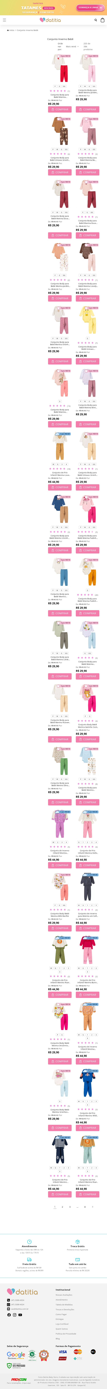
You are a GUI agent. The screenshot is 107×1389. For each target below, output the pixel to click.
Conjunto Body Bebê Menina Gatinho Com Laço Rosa (87, 725)
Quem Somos (62, 1329)
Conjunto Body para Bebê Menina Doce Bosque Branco (60, 217)
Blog (58, 1338)
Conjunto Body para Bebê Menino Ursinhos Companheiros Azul (60, 537)
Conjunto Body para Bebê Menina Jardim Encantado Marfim (87, 91)
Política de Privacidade (66, 1333)
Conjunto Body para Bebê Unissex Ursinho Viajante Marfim (87, 473)
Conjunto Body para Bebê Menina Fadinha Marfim (87, 599)
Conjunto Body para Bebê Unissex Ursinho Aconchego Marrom (60, 159)
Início (11, 30)
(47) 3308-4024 (17, 1300)
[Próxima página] (92, 1207)
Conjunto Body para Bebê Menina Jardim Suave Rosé (60, 284)
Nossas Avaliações (64, 1295)
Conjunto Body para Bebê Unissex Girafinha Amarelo (87, 348)
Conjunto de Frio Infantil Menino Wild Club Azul (87, 1114)
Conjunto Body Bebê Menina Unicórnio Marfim (60, 1044)
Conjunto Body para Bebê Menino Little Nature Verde (60, 658)
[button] (4, 20)
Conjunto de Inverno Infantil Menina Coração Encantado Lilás (59, 851)
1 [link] (55, 1206)
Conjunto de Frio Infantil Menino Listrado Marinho (60, 1181)
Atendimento (62, 1299)
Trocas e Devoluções (65, 1309)
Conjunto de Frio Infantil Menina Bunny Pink (87, 981)
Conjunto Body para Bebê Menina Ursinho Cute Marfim (60, 343)
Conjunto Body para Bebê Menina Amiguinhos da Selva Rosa (59, 410)
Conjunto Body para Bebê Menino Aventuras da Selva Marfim (60, 595)
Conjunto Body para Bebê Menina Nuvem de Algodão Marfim (59, 721)
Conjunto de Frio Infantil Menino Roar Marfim (60, 981)
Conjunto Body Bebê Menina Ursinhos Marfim (60, 1110)
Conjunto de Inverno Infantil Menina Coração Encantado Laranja (87, 1048)
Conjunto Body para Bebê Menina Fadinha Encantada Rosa (87, 537)
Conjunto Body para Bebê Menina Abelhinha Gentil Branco (87, 662)
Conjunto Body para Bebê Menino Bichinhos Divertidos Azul (87, 788)
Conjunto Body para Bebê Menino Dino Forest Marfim (60, 784)
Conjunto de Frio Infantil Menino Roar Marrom (87, 1181)
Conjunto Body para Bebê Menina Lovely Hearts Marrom (87, 284)
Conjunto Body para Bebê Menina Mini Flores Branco (87, 406)
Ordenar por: (60, 46)
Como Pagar (61, 1314)
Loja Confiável (62, 1324)
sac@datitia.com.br (20, 1309)
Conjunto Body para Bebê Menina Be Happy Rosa (87, 159)
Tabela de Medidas (64, 1304)
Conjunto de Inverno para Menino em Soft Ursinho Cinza (87, 914)
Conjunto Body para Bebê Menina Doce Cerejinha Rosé (87, 221)
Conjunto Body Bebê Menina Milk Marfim (60, 914)
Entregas (60, 1319)
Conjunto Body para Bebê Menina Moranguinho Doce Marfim (60, 96)
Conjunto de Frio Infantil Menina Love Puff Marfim (60, 473)
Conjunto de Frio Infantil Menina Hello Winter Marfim (87, 851)
